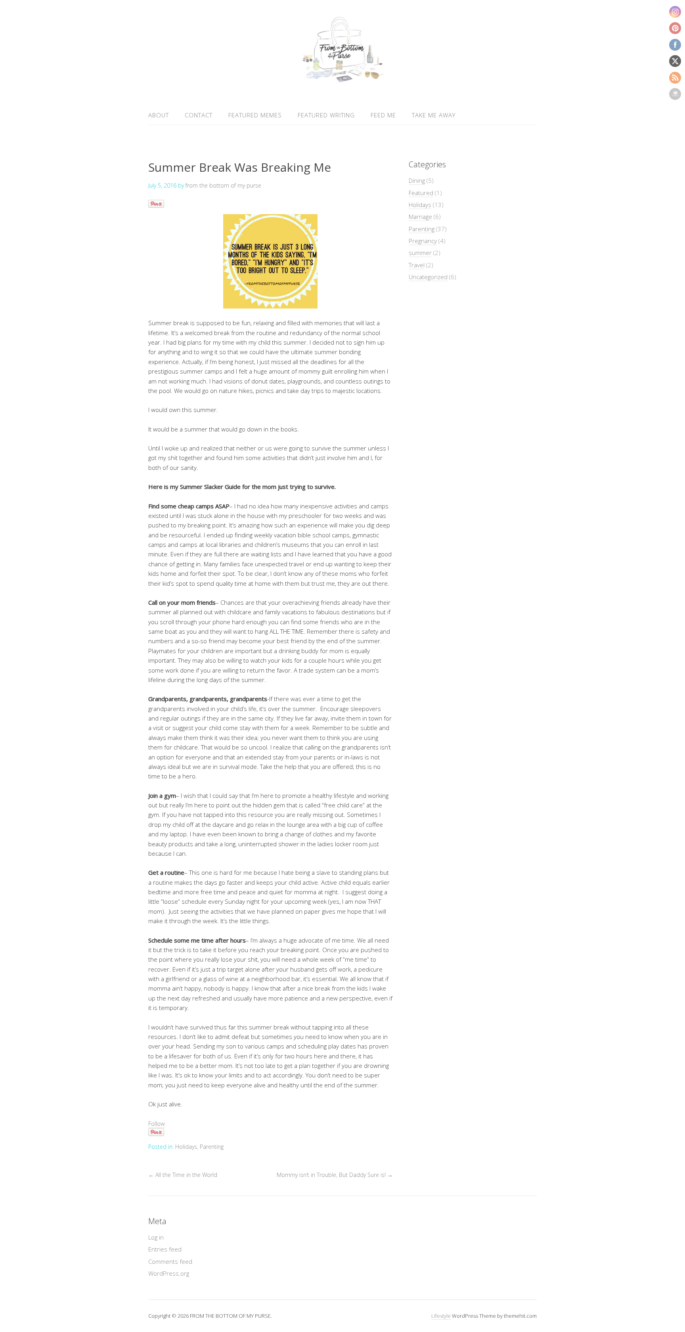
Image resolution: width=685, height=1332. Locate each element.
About (158, 115)
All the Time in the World (182, 1175)
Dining (417, 180)
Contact (198, 115)
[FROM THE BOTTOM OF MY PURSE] (342, 87)
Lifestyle (441, 1315)
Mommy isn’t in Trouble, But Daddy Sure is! (335, 1175)
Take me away (433, 115)
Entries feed (165, 1249)
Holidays (186, 1146)
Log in (156, 1237)
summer (420, 253)
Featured (421, 193)
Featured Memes (255, 115)
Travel (417, 265)
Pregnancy (423, 241)
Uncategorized (428, 277)
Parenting (212, 1146)
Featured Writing (326, 115)
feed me (383, 115)
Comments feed (170, 1261)
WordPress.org (168, 1273)
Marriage (420, 216)
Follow (156, 1123)
